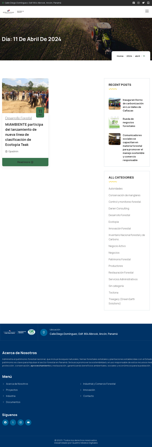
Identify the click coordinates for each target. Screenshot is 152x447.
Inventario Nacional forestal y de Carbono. (127, 237)
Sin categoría (116, 286)
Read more (23, 162)
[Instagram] (21, 422)
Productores (116, 266)
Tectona (113, 292)
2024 (129, 56)
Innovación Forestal (120, 228)
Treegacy (122, 301)
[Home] (19, 332)
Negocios (114, 252)
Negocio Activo (117, 246)
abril (137, 56)
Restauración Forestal (121, 272)
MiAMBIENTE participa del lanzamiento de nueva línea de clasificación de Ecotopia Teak (24, 134)
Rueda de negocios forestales (129, 122)
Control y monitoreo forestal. (125, 201)
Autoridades (116, 188)
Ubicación (55, 329)
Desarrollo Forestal (18, 118)
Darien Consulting (119, 208)
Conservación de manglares (124, 195)
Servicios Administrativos (123, 279)
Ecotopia (114, 222)
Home (120, 56)
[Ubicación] (43, 332)
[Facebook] (5, 422)
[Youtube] (28, 422)
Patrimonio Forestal (120, 259)
